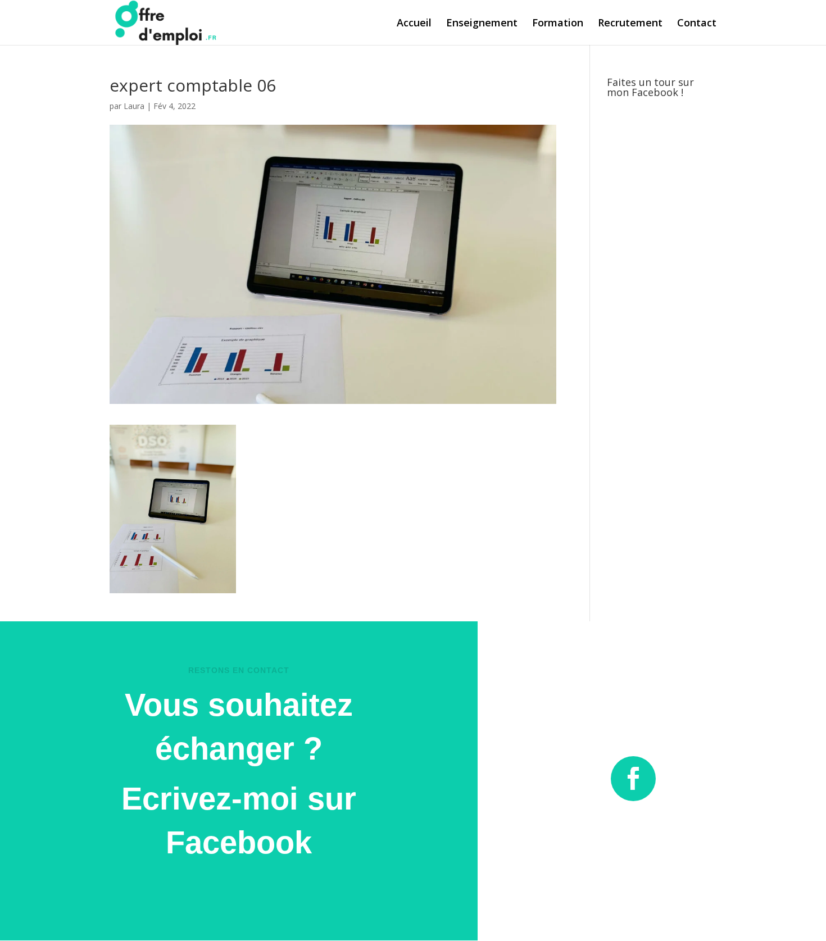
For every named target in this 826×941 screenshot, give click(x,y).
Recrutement (630, 24)
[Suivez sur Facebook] (633, 778)
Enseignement (482, 24)
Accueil (414, 24)
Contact (696, 24)
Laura (134, 106)
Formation (557, 24)
